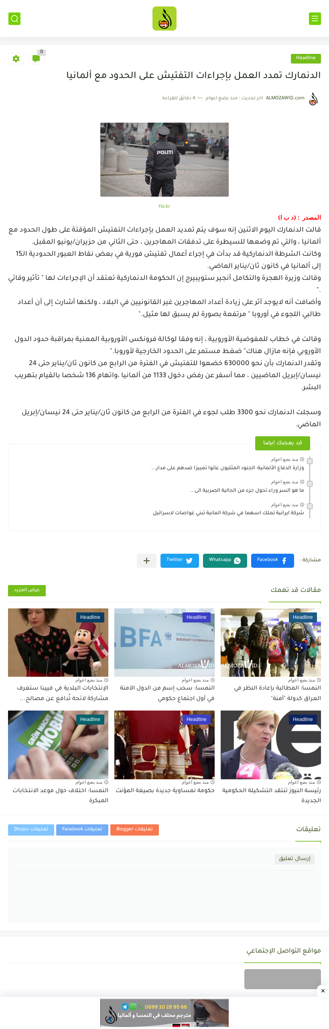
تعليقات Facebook (82, 829)
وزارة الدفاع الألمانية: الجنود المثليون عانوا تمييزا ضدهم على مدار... (227, 468)
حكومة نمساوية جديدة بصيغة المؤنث (165, 791)
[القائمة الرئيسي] (315, 18)
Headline (306, 58)
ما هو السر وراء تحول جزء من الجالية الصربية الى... (247, 491)
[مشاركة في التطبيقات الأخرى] (146, 561)
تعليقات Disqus (31, 829)
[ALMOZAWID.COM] (164, 18)
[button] (272, 561)
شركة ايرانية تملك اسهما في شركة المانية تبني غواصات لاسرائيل (228, 513)
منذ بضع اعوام (284, 459)
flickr (164, 207)
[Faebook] (282, 979)
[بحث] (14, 18)
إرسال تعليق (295, 859)
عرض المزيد (27, 590)
